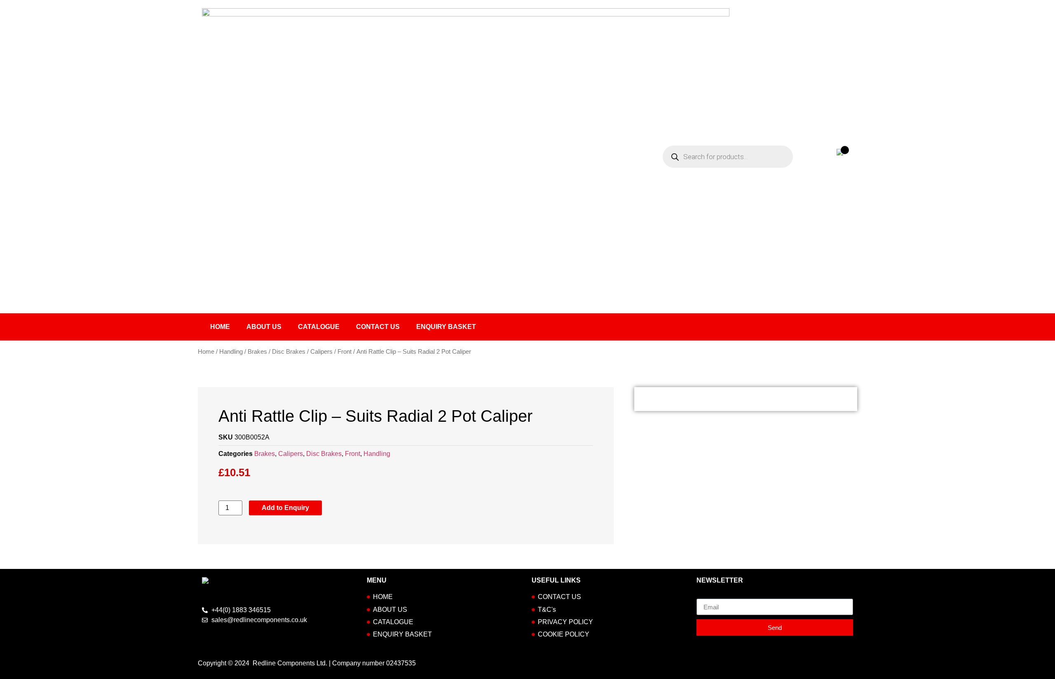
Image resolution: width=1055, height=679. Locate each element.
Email (704, 595)
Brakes (257, 351)
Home (220, 326)
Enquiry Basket (446, 326)
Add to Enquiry (285, 507)
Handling (231, 351)
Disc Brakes (288, 351)
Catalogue (319, 326)
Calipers (321, 351)
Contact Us (378, 326)
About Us (263, 326)
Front (345, 351)
